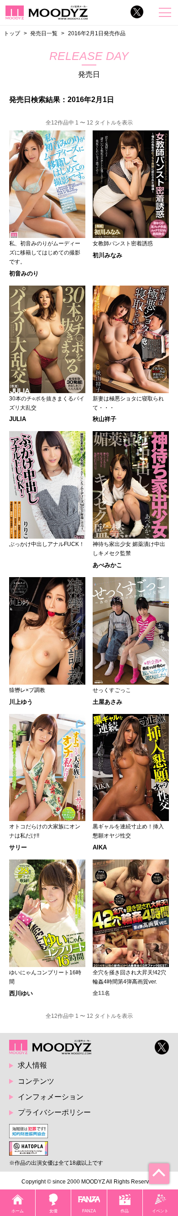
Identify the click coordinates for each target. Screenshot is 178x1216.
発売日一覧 (44, 33)
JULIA (17, 419)
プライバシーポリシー (54, 1112)
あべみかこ (107, 565)
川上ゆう (21, 702)
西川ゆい (21, 993)
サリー (18, 847)
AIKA (100, 847)
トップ (12, 33)
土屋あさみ (107, 702)
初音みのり (24, 273)
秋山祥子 (104, 419)
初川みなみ (107, 255)
